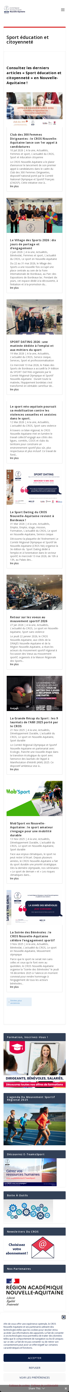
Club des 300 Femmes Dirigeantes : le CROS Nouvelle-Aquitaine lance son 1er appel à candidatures (33, 140)
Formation (16, 530)
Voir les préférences (34, 1377)
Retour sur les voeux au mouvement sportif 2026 (28, 619)
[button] (63, 1317)
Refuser (34, 1367)
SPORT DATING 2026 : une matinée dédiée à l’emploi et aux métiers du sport (32, 346)
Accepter (34, 1358)
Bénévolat (16, 255)
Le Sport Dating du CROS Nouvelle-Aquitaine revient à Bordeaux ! (32, 516)
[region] (35, 1292)
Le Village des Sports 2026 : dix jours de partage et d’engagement (33, 244)
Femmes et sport (20, 154)
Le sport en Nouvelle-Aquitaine (39, 259)
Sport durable (17, 740)
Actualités (42, 150)
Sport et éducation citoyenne (26, 157)
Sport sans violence (45, 425)
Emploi (14, 527)
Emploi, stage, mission (32, 527)
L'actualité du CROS (42, 154)
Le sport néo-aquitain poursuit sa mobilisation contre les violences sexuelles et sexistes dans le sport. (33, 412)
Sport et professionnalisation (37, 360)
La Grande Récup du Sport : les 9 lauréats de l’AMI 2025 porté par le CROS (34, 722)
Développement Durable (24, 733)
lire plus (14, 186)
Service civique (42, 357)
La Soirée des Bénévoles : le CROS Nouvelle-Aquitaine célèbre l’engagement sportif (32, 936)
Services (14, 360)
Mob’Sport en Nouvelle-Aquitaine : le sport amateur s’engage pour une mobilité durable (31, 829)
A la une (30, 150)
